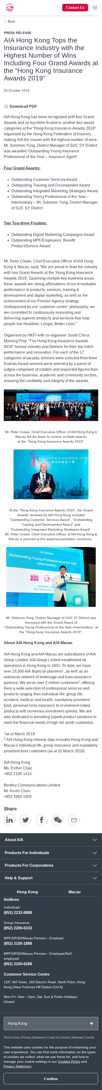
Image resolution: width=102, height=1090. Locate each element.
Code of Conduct (58, 1037)
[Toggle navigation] (95, 7)
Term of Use (11, 1037)
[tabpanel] (51, 953)
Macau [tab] (75, 892)
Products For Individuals (27, 853)
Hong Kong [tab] (27, 892)
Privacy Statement (33, 1037)
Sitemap (77, 1037)
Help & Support (18, 878)
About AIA (14, 840)
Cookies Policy (69, 1061)
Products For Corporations (29, 865)
